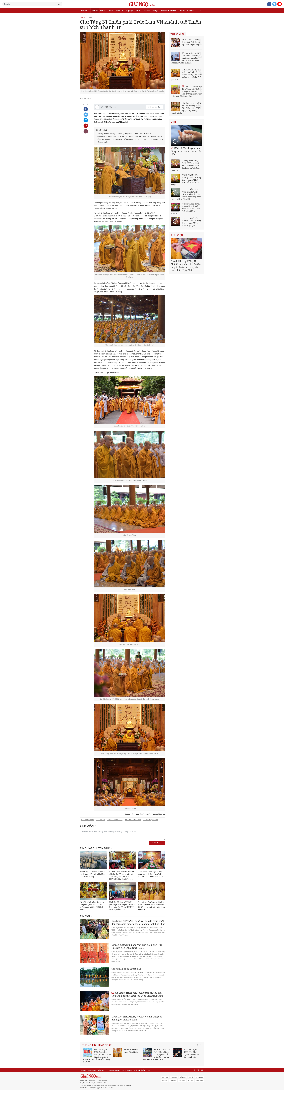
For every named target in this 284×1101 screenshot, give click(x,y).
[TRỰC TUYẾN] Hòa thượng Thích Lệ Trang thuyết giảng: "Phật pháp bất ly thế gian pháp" (186, 180)
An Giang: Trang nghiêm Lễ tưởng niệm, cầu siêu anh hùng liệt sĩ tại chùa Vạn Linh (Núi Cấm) (137, 994)
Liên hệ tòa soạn (127, 1068)
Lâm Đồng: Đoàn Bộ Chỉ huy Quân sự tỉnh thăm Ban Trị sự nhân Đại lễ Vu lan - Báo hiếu (150, 874)
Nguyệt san (92, 1068)
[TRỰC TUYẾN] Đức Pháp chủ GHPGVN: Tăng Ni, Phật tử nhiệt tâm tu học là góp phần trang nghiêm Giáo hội (186, 194)
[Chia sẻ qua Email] (86, 126)
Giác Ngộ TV (102, 1068)
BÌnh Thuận (182, 1078)
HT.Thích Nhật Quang (150, 820)
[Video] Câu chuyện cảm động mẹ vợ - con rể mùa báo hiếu (186, 151)
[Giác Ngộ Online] (117, 1073)
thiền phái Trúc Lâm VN (133, 820)
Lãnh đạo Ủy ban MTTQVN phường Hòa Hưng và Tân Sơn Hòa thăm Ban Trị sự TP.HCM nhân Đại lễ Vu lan (122, 906)
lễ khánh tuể (100, 820)
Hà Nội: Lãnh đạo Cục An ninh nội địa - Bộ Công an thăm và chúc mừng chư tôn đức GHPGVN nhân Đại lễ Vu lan (121, 875)
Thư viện (177, 235)
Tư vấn (138, 11)
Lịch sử (181, 11)
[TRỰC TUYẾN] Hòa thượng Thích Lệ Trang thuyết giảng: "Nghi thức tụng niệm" (191, 222)
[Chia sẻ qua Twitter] (86, 114)
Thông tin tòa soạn (113, 1068)
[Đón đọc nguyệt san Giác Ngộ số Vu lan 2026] (147, 1052)
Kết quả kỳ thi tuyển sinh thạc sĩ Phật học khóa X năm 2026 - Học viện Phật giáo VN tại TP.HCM (96, 1054)
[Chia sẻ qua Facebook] (86, 109)
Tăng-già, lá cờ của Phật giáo (126, 968)
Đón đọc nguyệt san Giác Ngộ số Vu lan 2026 (162, 1052)
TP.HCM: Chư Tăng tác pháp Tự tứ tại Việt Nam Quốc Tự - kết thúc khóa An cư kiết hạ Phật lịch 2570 (186, 75)
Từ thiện (190, 11)
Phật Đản (164, 1078)
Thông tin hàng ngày (97, 1045)
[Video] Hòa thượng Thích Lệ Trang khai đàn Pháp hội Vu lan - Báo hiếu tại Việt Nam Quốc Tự (185, 165)
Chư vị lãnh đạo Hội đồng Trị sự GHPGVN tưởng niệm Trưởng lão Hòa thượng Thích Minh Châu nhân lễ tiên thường (186, 91)
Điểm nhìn (119, 11)
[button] (198, 1053)
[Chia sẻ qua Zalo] (86, 120)
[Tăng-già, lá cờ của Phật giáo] (94, 977)
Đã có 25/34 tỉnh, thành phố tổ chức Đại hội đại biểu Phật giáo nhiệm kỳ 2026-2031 (186, 264)
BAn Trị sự (165, 1075)
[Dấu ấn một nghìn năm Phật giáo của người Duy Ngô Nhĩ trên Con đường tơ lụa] (94, 953)
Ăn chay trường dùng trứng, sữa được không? (131, 1052)
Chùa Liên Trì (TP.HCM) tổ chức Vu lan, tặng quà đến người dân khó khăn (136, 1018)
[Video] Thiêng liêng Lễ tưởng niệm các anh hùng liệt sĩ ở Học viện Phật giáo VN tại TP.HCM (186, 209)
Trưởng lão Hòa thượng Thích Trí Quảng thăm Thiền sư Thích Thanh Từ (124, 133)
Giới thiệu (190, 1078)
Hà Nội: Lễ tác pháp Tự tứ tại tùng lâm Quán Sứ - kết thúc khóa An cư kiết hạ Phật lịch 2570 (92, 906)
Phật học (129, 11)
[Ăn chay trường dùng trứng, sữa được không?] (117, 1052)
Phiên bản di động (139, 1068)
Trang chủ (85, 11)
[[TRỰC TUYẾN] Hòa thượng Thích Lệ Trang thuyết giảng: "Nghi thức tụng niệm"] (175, 221)
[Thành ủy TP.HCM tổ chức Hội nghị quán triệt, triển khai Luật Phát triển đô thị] (93, 860)
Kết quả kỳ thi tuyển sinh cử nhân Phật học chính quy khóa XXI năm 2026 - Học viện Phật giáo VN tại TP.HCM (185, 58)
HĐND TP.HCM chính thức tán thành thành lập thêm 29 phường (191, 42)
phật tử (191, 1075)
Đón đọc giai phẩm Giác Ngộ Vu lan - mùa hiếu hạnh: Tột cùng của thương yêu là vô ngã (186, 1054)
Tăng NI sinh (199, 1075)
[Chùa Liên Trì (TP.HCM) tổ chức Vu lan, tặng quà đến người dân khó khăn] (94, 1025)
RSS (149, 1068)
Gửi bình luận (157, 843)
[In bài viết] (86, 131)
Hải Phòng (173, 1078)
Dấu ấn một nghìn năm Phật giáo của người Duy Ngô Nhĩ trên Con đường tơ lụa (136, 946)
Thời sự (94, 11)
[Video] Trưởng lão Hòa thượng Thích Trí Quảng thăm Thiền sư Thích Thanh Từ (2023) (129, 136)
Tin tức (90, 17)
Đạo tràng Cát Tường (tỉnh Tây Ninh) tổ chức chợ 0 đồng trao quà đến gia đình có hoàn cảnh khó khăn (138, 922)
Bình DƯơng (199, 1078)
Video (111, 11)
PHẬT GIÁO (174, 1075)
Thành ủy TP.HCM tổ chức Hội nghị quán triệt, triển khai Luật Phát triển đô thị (93, 874)
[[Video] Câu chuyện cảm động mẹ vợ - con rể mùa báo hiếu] (186, 135)
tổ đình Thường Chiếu (114, 820)
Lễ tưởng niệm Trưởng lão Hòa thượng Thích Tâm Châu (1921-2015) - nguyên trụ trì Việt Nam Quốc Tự (151, 906)
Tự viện (155, 11)
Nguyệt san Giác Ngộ (168, 11)
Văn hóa (103, 11)
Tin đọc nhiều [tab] (177, 34)
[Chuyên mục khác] (201, 10)
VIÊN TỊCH (183, 1075)
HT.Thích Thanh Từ (87, 820)
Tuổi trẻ (147, 11)
